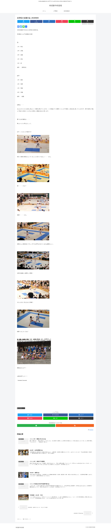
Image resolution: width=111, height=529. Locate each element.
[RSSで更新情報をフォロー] (75, 425)
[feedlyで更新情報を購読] (36, 425)
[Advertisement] (55, 395)
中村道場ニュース (21, 408)
